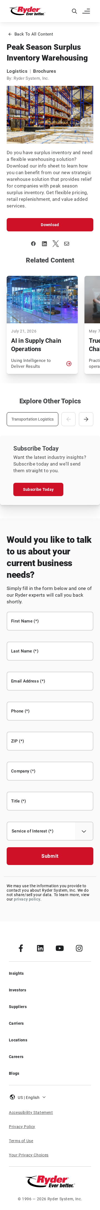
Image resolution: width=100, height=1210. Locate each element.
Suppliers (18, 1006)
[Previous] (68, 419)
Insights (16, 973)
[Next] (86, 419)
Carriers (16, 1023)
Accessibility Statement (31, 1112)
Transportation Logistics (32, 419)
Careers (16, 1056)
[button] (86, 11)
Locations (18, 1040)
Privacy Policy (22, 1126)
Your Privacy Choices (29, 1155)
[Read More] (68, 363)
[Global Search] (74, 11)
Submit (50, 856)
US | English (29, 1097)
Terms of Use (21, 1141)
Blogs (14, 1073)
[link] (20, 948)
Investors (17, 990)
